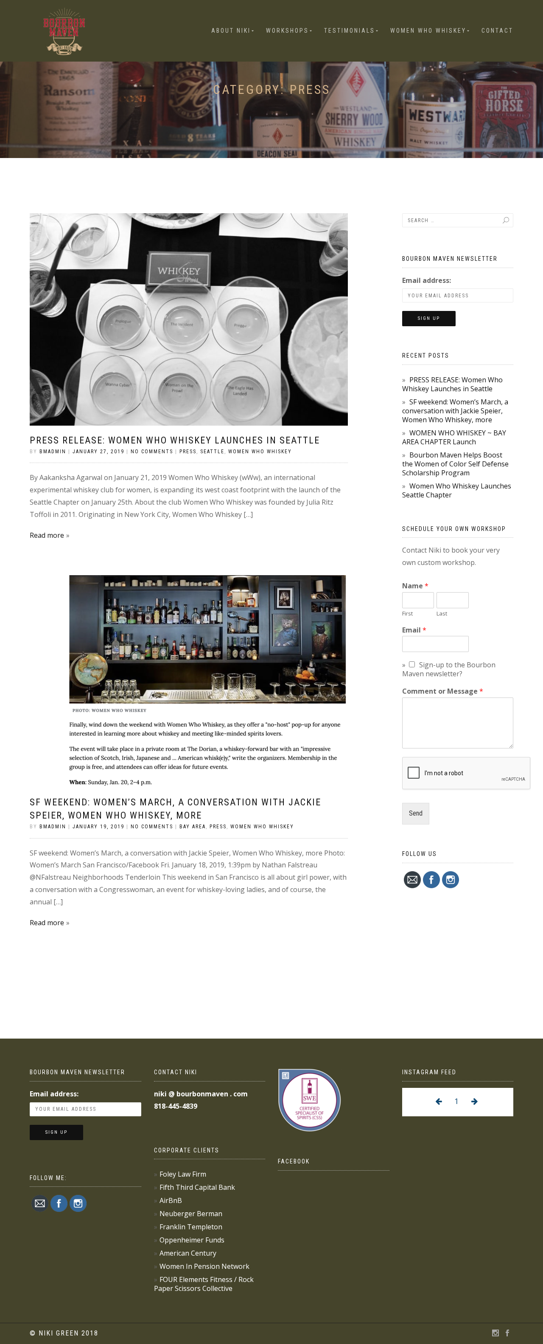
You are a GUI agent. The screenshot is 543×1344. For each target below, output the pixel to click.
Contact (497, 30)
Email (414, 630)
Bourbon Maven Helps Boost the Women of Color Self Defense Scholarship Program (455, 463)
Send (416, 813)
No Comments (152, 452)
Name (415, 586)
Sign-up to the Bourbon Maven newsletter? (448, 669)
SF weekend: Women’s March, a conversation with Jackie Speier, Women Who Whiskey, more (455, 410)
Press (187, 452)
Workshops (287, 30)
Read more (47, 535)
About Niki (231, 30)
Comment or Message (442, 691)
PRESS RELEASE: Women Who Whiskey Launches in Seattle (175, 440)
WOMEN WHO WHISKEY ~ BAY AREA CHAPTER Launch (454, 437)
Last (442, 613)
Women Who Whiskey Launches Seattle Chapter (456, 490)
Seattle (212, 452)
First (407, 613)
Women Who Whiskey (428, 30)
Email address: (426, 280)
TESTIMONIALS (349, 30)
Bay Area (192, 827)
